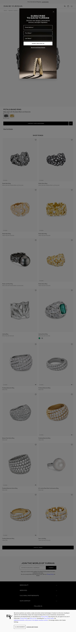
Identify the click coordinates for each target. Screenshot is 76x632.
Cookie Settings (32, 627)
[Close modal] (54, 11)
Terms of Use (33, 618)
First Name (28, 33)
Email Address (29, 27)
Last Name (28, 38)
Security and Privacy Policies (38, 47)
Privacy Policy (44, 616)
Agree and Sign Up (38, 43)
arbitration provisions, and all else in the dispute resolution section (31, 620)
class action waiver (49, 618)
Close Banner (20, 627)
